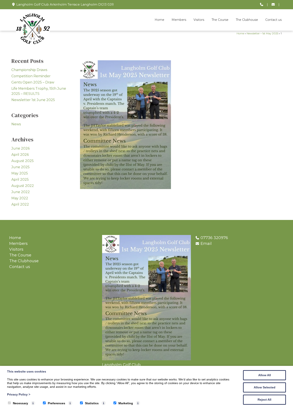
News (16, 124)
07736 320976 (214, 237)
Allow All (264, 375)
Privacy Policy (18, 394)
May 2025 (19, 173)
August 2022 (22, 186)
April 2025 (20, 179)
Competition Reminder (31, 76)
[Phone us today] (262, 4)
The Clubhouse (247, 20)
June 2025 (20, 167)
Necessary (20, 403)
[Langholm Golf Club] (33, 44)
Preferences (56, 403)
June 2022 (20, 192)
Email (206, 243)
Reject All (264, 399)
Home (159, 20)
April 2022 (20, 204)
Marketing (125, 403)
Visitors (198, 20)
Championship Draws (29, 70)
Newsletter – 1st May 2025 (262, 33)
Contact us (273, 20)
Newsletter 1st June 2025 (33, 100)
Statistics (92, 403)
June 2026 (20, 148)
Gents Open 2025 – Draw (32, 82)
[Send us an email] (273, 4)
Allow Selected (264, 387)
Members (179, 20)
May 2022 (19, 198)
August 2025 (22, 161)
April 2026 (20, 155)
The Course (219, 20)
